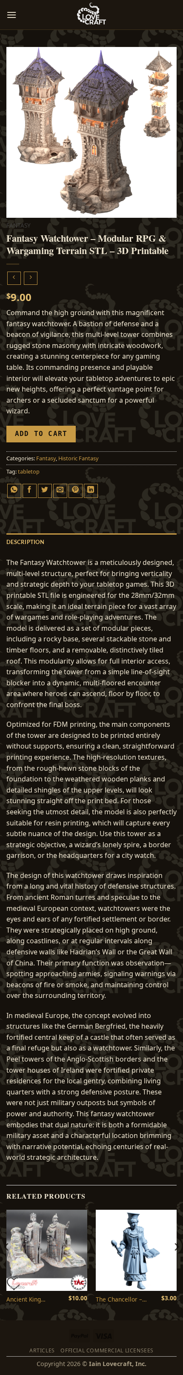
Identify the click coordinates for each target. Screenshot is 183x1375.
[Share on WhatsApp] (14, 491)
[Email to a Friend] (60, 491)
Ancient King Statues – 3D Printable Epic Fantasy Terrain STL (33, 1299)
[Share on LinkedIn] (91, 491)
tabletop (29, 471)
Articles (42, 1350)
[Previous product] (30, 278)
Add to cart (41, 434)
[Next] (176, 1264)
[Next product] (13, 278)
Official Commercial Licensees (107, 1350)
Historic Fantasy (78, 458)
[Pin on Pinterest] (76, 491)
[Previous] (7, 1264)
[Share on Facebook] (30, 491)
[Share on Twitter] (45, 491)
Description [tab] (25, 541)
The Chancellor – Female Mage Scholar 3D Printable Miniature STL (124, 1299)
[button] (11, 14)
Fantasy (18, 225)
